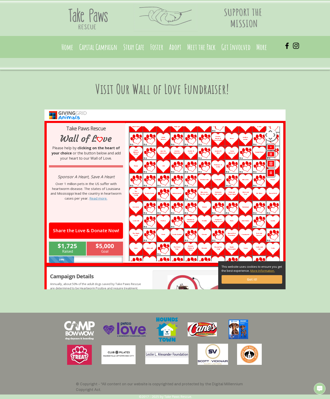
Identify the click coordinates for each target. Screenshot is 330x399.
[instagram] (296, 46)
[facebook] (287, 46)
